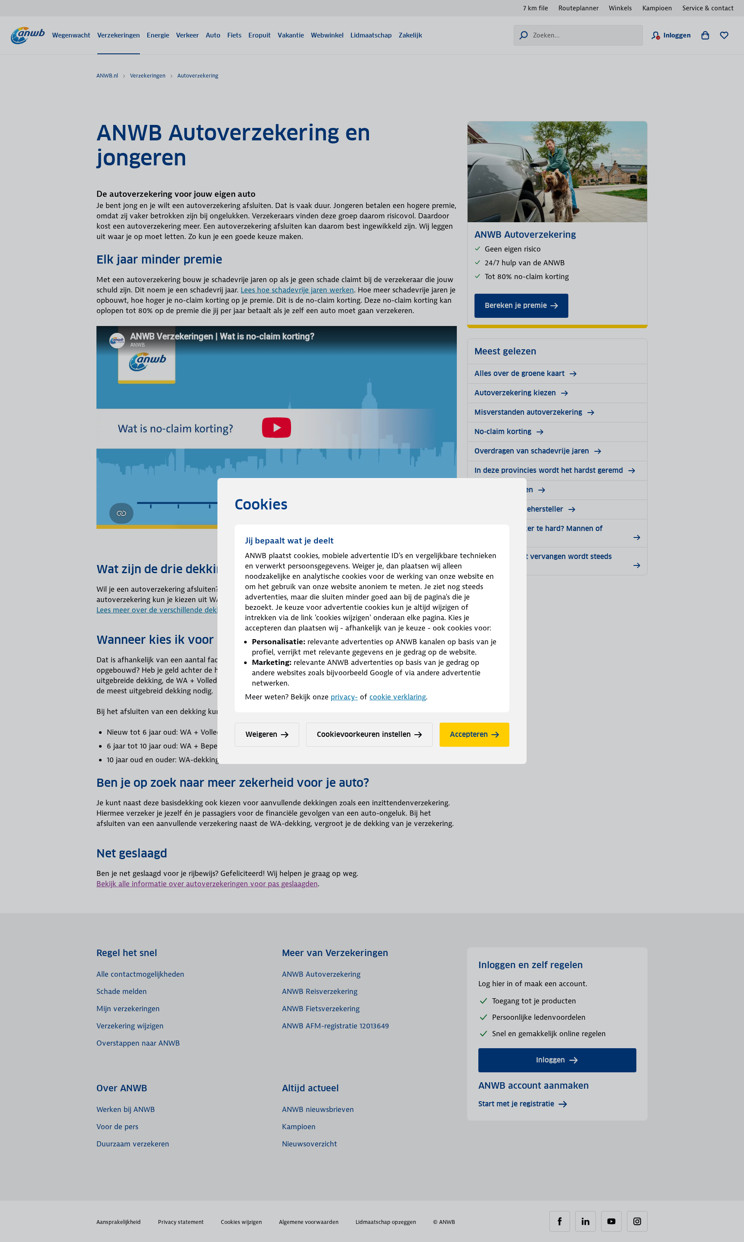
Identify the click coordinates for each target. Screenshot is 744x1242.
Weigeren (261, 734)
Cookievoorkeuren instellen (364, 734)
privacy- (344, 697)
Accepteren (469, 734)
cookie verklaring (397, 697)
